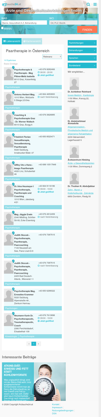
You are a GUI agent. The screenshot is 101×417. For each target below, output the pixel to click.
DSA (54, 413)
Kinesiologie (11, 336)
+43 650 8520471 (46, 136)
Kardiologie (88, 95)
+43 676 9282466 (46, 69)
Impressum (57, 407)
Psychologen (11, 308)
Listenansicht (13, 41)
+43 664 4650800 (46, 94)
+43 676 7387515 (46, 234)
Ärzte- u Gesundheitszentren (81, 163)
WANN (8, 28)
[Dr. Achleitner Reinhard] (74, 89)
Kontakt (55, 404)
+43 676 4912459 (46, 213)
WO (51, 18)
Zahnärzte (89, 193)
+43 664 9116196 (46, 185)
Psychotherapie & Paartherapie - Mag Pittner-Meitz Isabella (24, 73)
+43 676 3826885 (46, 114)
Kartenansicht (33, 41)
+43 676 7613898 (46, 315)
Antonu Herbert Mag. (24, 94)
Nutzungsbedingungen (62, 410)
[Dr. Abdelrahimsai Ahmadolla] (74, 118)
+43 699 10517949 (47, 164)
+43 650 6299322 (46, 290)
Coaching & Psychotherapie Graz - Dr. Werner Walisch (24, 118)
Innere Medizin (75, 95)
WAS (4, 18)
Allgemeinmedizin (76, 126)
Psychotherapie (12, 87)
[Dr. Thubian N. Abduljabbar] (74, 183)
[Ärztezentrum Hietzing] (74, 157)
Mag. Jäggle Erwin (23, 214)
